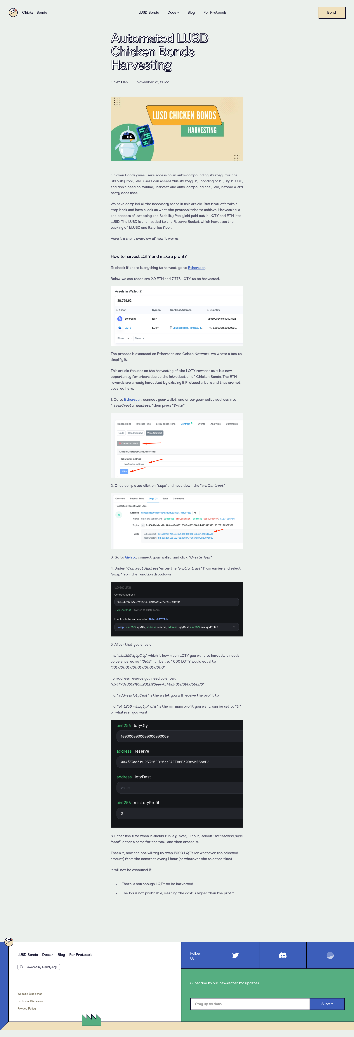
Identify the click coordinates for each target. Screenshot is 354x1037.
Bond (331, 12)
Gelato (130, 557)
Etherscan (196, 268)
